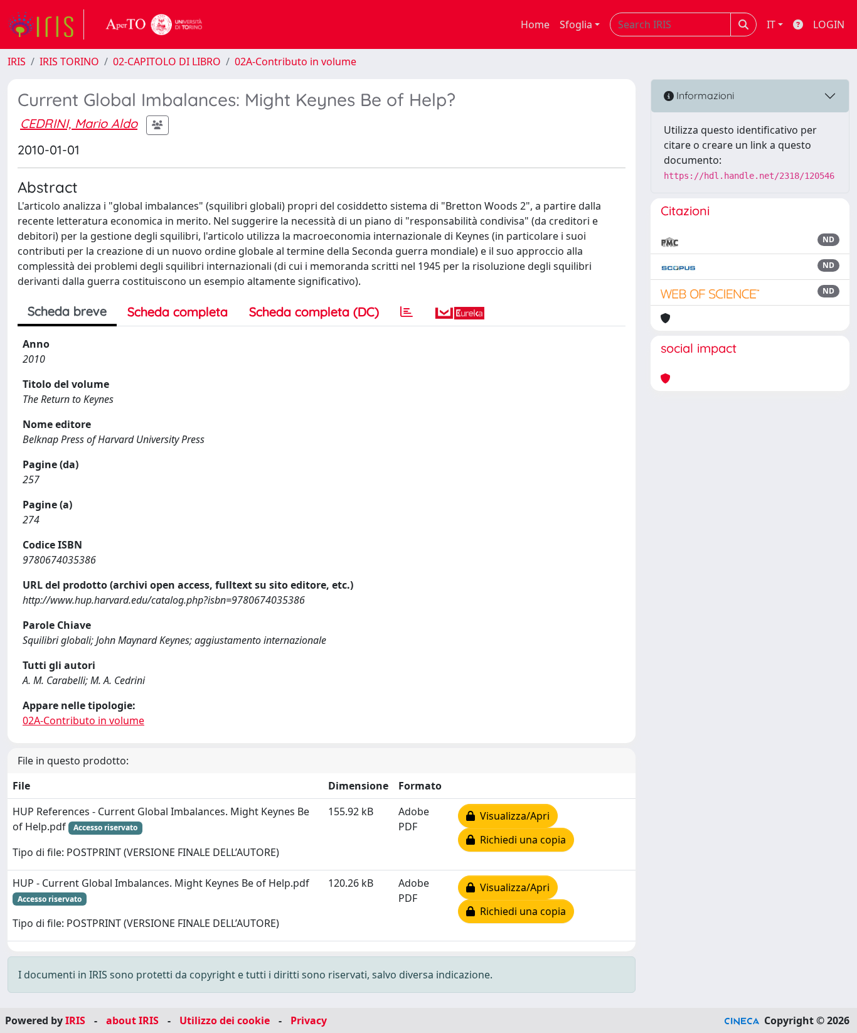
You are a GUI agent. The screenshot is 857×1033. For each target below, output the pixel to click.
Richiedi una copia (520, 840)
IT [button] (771, 24)
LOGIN (828, 24)
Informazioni (704, 95)
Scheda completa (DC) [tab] (314, 311)
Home (535, 24)
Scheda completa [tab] (177, 311)
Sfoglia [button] (576, 24)
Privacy (308, 1020)
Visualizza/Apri (512, 816)
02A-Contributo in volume (295, 61)
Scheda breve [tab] (67, 311)
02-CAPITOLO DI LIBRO (167, 61)
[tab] (406, 312)
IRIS (17, 61)
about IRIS (132, 1020)
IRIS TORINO (69, 61)
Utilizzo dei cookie (224, 1020)
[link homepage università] (154, 24)
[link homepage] (46, 24)
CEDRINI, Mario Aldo (78, 123)
